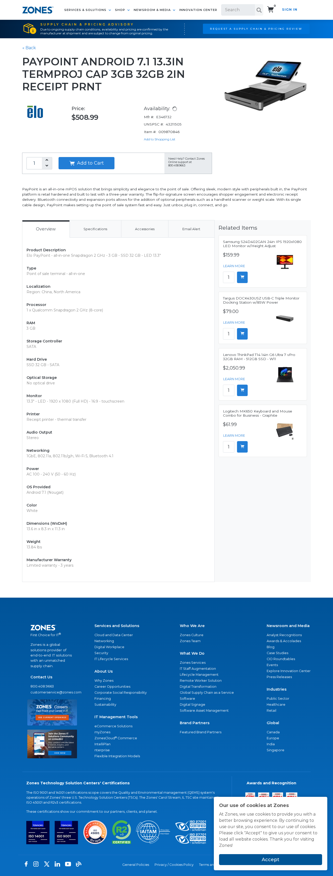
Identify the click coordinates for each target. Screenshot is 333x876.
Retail (271, 710)
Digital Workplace (109, 647)
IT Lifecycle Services (111, 659)
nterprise (102, 750)
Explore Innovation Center (289, 671)
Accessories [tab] (145, 229)
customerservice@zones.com (52, 692)
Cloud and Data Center (113, 635)
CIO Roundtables (281, 659)
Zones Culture (191, 635)
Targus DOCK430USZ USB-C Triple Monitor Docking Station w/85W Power (261, 300)
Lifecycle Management (199, 675)
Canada (273, 732)
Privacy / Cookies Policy (174, 865)
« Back (29, 47)
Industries (276, 689)
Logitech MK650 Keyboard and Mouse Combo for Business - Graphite (257, 413)
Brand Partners (194, 723)
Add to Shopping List (159, 139)
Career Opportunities (112, 687)
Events (272, 665)
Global (273, 723)
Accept (270, 859)
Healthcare (276, 704)
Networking (104, 641)
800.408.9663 (42, 686)
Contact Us (41, 677)
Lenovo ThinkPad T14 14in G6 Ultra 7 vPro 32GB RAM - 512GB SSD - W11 (259, 357)
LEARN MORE (234, 266)
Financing (102, 698)
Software (187, 698)
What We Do (192, 653)
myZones (102, 732)
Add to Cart (90, 163)
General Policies (135, 865)
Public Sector (278, 698)
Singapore (275, 750)
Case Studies (277, 653)
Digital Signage (192, 704)
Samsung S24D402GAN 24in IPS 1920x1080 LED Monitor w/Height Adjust (262, 244)
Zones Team (190, 641)
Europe (273, 738)
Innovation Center (198, 10)
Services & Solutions (85, 10)
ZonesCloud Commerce (115, 738)
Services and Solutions (116, 625)
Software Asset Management (204, 710)
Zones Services (193, 663)
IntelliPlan (102, 744)
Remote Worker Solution (201, 681)
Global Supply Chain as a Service (207, 692)
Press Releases (279, 677)
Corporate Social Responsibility (120, 692)
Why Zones (103, 681)
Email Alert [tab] (191, 229)
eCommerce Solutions (113, 726)
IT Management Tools (116, 717)
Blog (270, 647)
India (271, 744)
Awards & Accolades (284, 641)
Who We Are (192, 625)
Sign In (289, 9)
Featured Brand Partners (200, 732)
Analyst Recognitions (284, 635)
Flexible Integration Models (117, 756)
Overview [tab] (46, 229)
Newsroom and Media (288, 625)
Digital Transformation (198, 687)
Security (101, 653)
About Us (103, 671)
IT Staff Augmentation (198, 669)
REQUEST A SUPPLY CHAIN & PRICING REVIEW (256, 28)
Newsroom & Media (153, 10)
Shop (120, 10)
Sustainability (105, 704)
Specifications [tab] (95, 229)
